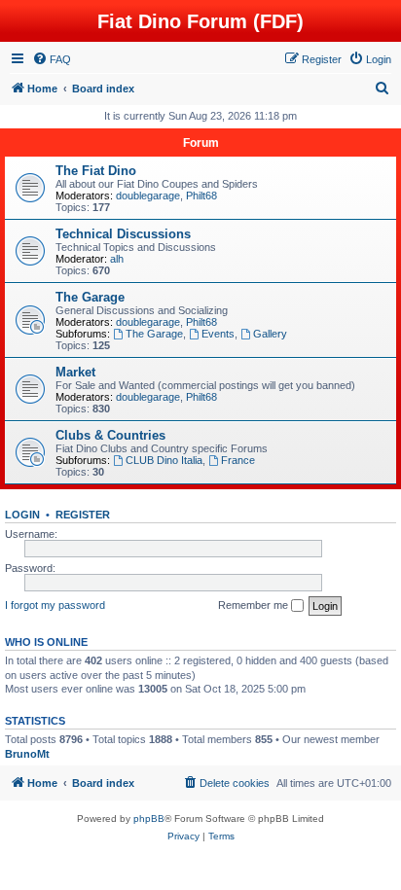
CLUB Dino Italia (164, 460)
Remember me (254, 605)
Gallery (270, 333)
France (238, 460)
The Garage (90, 297)
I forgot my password (55, 605)
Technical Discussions (123, 234)
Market (75, 372)
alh (117, 259)
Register (82, 514)
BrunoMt (27, 754)
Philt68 (201, 195)
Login (22, 514)
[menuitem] (51, 59)
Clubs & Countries (110, 435)
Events (218, 333)
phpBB (148, 818)
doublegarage (148, 195)
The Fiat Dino (95, 170)
